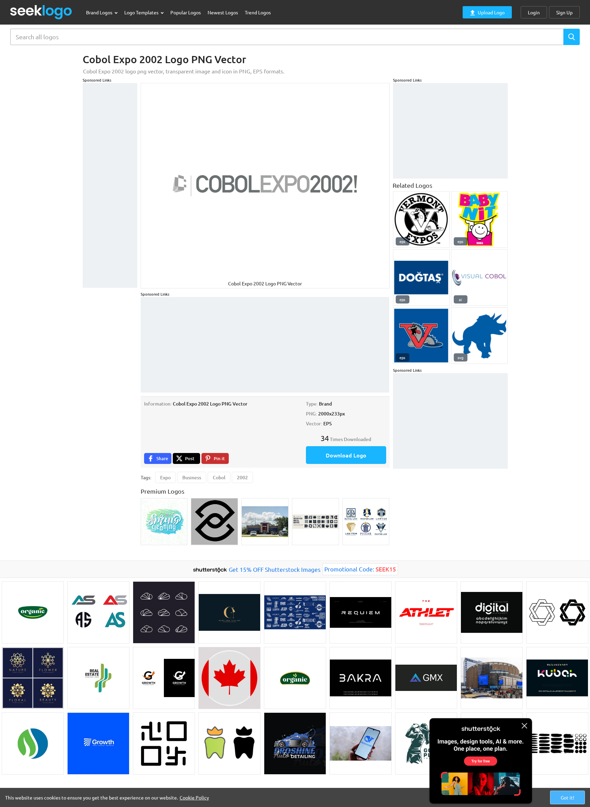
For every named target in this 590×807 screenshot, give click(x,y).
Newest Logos (223, 12)
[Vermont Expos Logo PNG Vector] (421, 219)
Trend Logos (258, 12)
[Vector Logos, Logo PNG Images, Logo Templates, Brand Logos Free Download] (41, 12)
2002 (242, 477)
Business (191, 477)
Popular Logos (185, 12)
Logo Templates (141, 12)
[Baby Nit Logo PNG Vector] (479, 219)
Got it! (567, 797)
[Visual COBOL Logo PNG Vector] (479, 277)
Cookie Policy (194, 797)
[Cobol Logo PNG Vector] (479, 335)
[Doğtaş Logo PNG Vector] (421, 277)
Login (534, 12)
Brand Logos (99, 12)
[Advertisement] (110, 185)
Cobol (219, 477)
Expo (165, 477)
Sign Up (564, 12)
